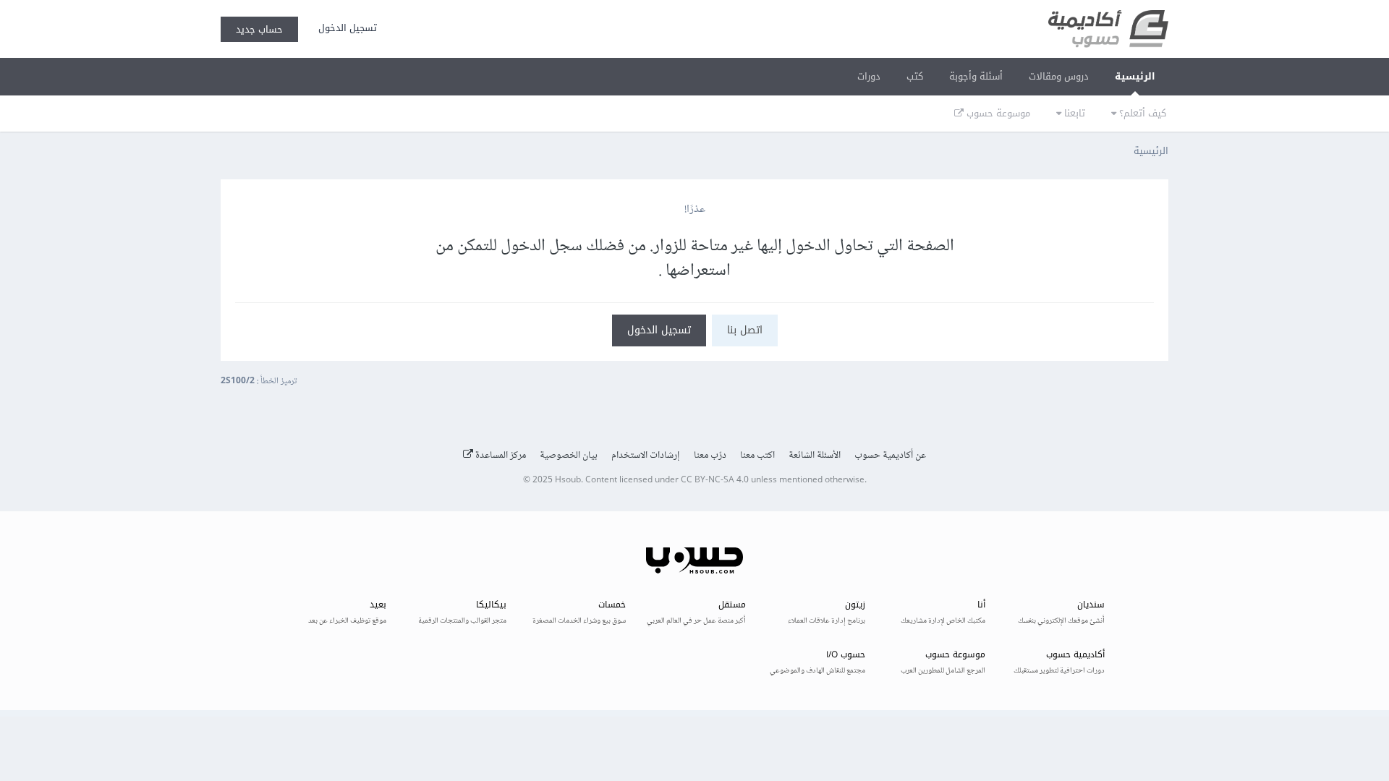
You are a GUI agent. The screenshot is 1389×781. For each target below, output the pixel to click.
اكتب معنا (757, 455)
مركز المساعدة (499, 455)
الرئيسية (1135, 76)
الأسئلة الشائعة (815, 455)
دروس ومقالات (1059, 76)
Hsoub (568, 480)
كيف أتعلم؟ (1141, 113)
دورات (868, 76)
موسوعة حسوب (997, 113)
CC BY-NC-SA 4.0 (715, 480)
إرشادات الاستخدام (645, 455)
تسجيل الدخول (345, 28)
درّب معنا (710, 455)
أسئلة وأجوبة (976, 76)
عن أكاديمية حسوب (890, 455)
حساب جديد (259, 29)
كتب (914, 76)
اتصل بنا (745, 330)
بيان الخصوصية (569, 455)
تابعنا (1073, 113)
